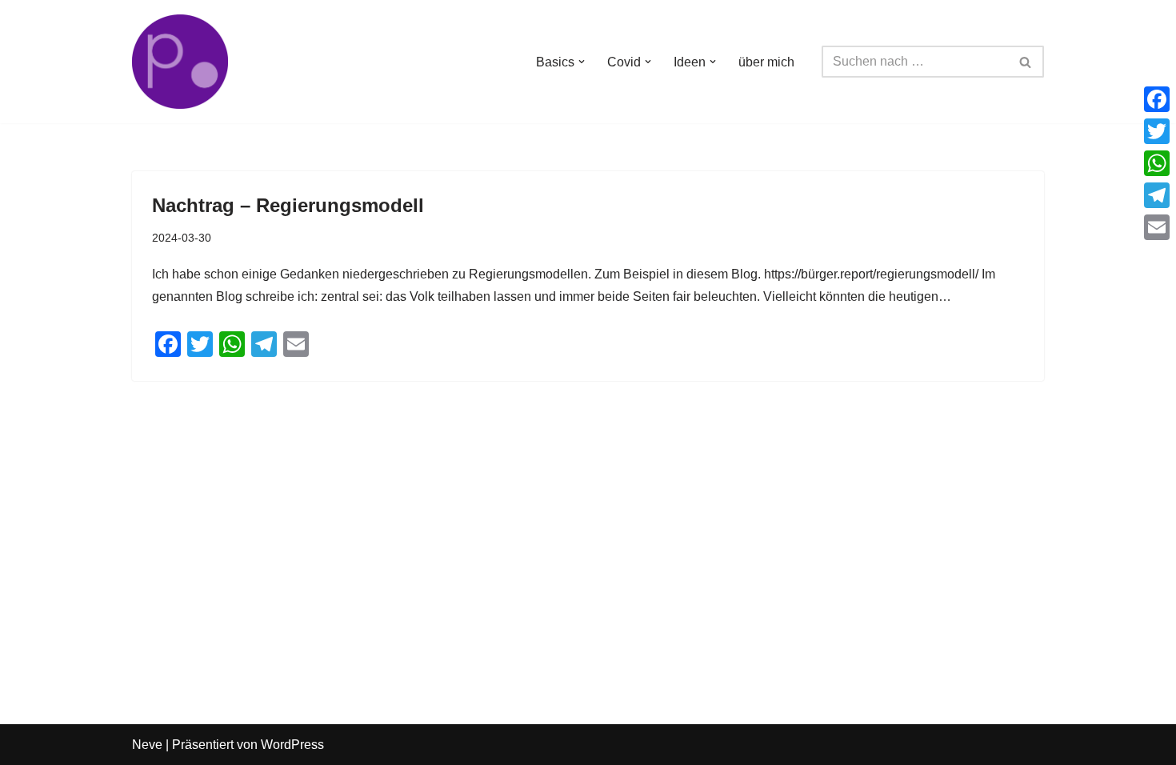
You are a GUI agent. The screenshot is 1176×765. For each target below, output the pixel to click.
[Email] (1157, 227)
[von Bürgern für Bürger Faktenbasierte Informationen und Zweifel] (180, 61)
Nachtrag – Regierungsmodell (288, 205)
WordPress (292, 744)
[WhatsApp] (1157, 163)
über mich (766, 62)
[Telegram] (1157, 195)
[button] (581, 61)
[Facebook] (1157, 99)
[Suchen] (1026, 62)
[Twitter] (1157, 131)
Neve (147, 744)
